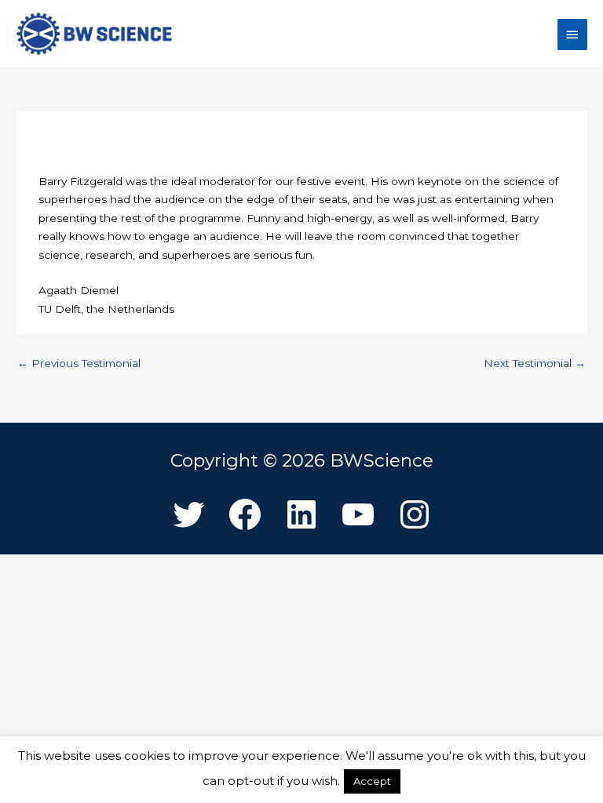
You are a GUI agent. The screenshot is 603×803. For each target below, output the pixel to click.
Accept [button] (372, 781)
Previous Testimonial (79, 363)
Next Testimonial (535, 363)
